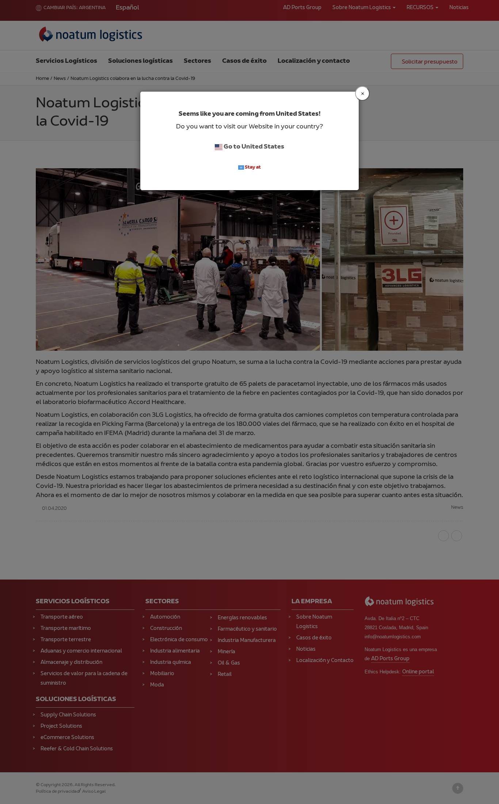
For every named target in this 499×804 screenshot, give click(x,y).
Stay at (252, 167)
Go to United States (253, 147)
